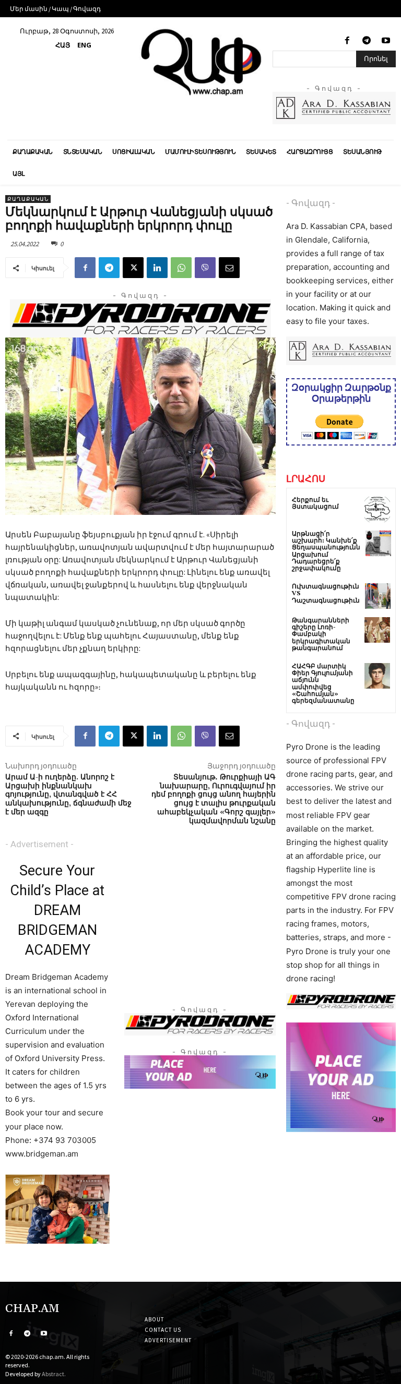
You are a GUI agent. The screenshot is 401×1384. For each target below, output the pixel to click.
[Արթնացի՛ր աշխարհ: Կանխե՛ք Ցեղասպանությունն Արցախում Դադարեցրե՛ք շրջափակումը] (378, 543)
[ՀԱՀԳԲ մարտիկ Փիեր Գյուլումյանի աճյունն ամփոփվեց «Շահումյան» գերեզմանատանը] (377, 676)
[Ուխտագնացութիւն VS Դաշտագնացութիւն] (378, 596)
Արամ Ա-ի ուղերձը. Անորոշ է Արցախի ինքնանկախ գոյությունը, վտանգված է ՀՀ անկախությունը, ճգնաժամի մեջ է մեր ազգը (68, 795)
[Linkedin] (157, 267)
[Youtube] (386, 41)
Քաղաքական (28, 199)
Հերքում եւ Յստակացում (315, 503)
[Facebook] (347, 41)
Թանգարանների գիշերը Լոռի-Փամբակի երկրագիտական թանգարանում (321, 634)
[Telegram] (367, 41)
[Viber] (205, 267)
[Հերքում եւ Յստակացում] (377, 509)
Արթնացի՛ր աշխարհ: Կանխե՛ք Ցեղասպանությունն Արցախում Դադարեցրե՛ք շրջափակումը (326, 551)
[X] (133, 267)
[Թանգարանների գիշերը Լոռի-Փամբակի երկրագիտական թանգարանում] (377, 630)
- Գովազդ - (310, 203)
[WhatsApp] (181, 267)
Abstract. (54, 1374)
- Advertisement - (39, 844)
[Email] (229, 267)
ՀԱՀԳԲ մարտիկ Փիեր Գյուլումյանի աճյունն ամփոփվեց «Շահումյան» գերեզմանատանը (323, 684)
